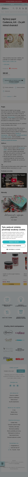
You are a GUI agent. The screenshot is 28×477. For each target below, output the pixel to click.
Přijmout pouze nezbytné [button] (14, 245)
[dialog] (14, 238)
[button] (14, 249)
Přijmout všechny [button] (14, 242)
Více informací (12, 238)
